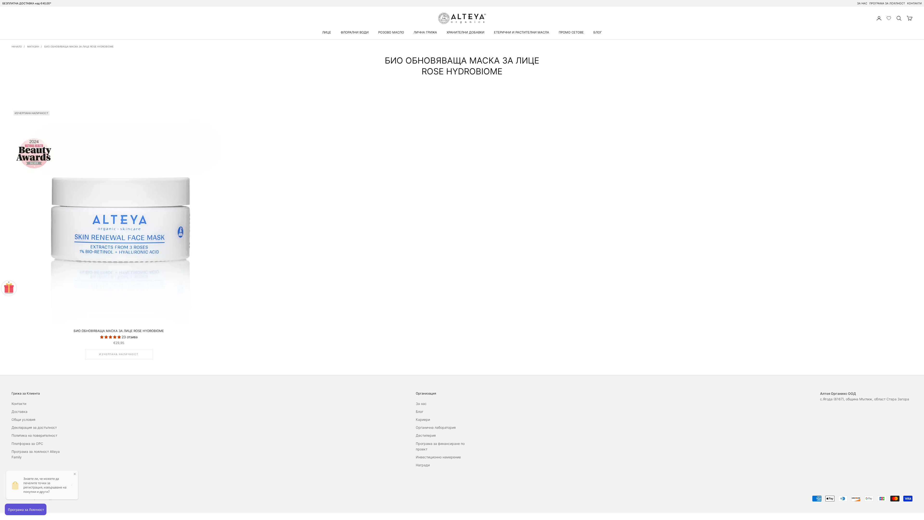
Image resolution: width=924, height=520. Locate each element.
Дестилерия (426, 435)
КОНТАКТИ (914, 3)
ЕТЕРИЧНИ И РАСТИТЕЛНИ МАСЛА (521, 32)
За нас (421, 404)
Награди (423, 465)
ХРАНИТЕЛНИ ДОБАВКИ (465, 32)
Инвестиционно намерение (438, 457)
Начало (17, 46)
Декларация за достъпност (34, 427)
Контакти (19, 404)
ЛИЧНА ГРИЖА (425, 32)
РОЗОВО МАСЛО (391, 32)
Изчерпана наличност (118, 354)
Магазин (33, 46)
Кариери (423, 419)
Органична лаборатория (436, 427)
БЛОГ (597, 32)
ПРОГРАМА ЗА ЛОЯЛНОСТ (887, 3)
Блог (419, 412)
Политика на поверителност (34, 435)
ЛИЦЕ (326, 32)
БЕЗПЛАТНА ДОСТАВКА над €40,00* (26, 3)
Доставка (19, 412)
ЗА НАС (862, 3)
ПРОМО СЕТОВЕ (571, 32)
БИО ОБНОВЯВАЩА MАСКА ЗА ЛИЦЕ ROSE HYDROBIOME (79, 46)
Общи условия (23, 419)
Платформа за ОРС (27, 444)
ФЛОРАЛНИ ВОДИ (355, 32)
